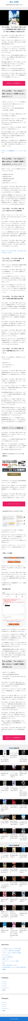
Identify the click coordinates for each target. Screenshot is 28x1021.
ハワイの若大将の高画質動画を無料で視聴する (23, 900)
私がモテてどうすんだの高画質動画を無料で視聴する (14, 789)
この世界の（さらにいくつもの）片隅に (12, 948)
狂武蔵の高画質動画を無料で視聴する (23, 807)
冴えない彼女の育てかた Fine (9, 965)
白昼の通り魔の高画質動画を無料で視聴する (23, 930)
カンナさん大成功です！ (8, 957)
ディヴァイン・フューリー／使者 (10, 961)
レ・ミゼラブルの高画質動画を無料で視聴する (23, 823)
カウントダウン (6, 954)
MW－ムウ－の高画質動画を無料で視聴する (14, 900)
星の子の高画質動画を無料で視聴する (5, 823)
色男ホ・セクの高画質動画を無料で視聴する (23, 773)
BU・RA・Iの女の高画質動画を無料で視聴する (14, 855)
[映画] (11, 748)
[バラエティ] (5, 988)
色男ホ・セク (6, 959)
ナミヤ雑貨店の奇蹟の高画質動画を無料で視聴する (5, 871)
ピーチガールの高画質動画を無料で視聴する (5, 900)
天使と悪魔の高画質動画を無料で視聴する (23, 884)
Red (3, 963)
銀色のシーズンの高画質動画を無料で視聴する (5, 930)
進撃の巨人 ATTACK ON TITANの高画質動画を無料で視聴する (14, 915)
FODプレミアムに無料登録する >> (14, 737)
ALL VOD (14, 2)
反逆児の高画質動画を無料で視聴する (14, 871)
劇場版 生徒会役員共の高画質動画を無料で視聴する (14, 823)
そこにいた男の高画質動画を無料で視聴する (5, 836)
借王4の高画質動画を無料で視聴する (14, 884)
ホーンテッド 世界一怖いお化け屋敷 (11, 950)
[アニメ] (4, 981)
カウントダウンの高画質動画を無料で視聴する (5, 773)
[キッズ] (4, 983)
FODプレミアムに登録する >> (14, 83)
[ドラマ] (4, 985)
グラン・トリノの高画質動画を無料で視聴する (23, 913)
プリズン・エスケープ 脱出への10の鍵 (12, 952)
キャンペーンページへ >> (14, 503)
